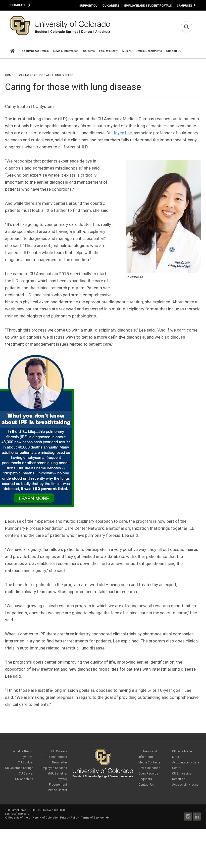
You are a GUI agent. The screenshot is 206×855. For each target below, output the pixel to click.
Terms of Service (92, 817)
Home (9, 75)
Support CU (88, 5)
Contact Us (146, 784)
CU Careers (110, 5)
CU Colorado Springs (19, 768)
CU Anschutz (24, 779)
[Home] (60, 34)
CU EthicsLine (181, 773)
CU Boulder (25, 762)
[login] (107, 817)
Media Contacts (149, 762)
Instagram (188, 816)
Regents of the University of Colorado (33, 817)
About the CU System (35, 51)
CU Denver (26, 773)
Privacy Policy (69, 817)
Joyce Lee (122, 132)
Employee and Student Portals (148, 5)
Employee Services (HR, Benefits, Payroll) (54, 773)
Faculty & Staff (108, 51)
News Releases (149, 768)
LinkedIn (197, 816)
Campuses (184, 5)
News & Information (66, 51)
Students (89, 51)
